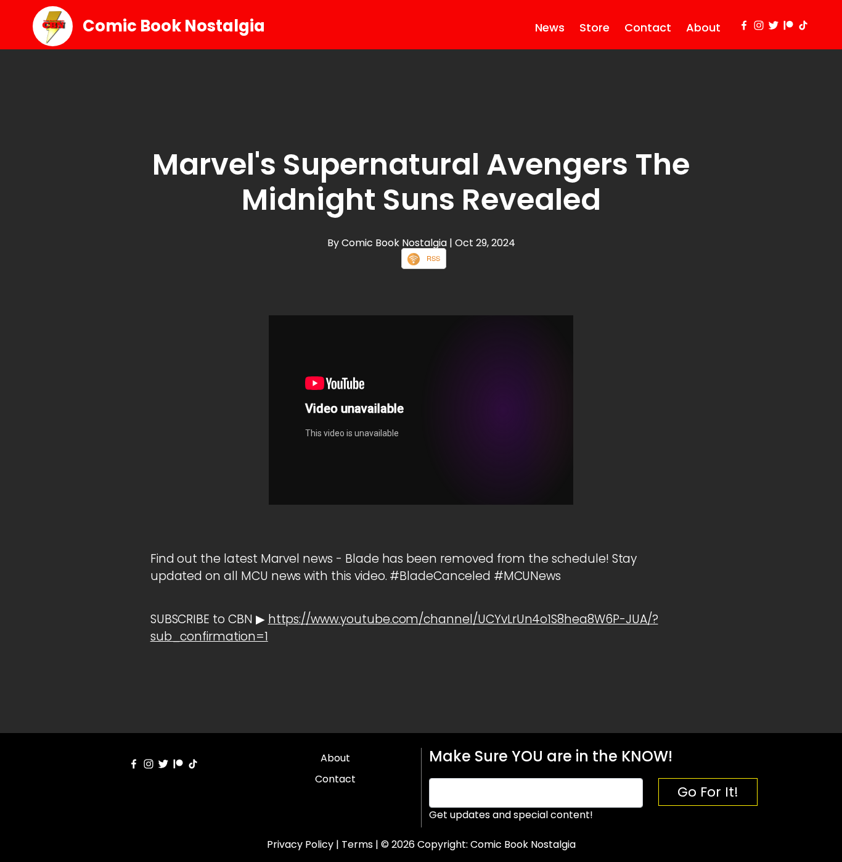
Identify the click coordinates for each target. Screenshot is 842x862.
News (550, 27)
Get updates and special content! (511, 815)
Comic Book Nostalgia (174, 26)
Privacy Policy (300, 844)
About (703, 27)
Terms (357, 844)
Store (594, 27)
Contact (647, 27)
